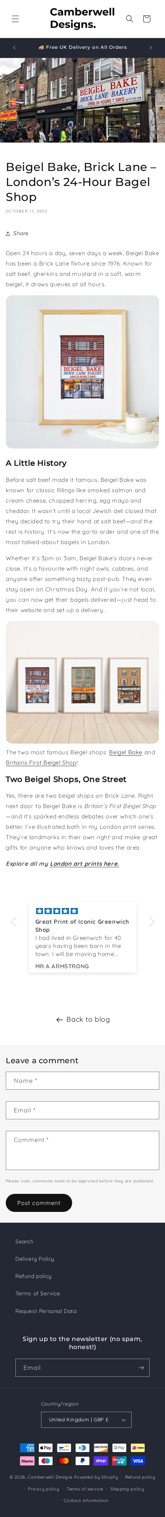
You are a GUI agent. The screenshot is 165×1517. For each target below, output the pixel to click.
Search (24, 1241)
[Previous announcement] (14, 47)
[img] (82, 911)
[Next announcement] (150, 47)
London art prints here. (84, 863)
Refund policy (33, 1276)
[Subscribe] (140, 1368)
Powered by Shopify (96, 1477)
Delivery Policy (34, 1258)
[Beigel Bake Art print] (82, 446)
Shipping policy (127, 1489)
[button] (15, 18)
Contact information (86, 1500)
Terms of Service (37, 1293)
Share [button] (21, 233)
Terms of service (85, 1489)
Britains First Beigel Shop (41, 762)
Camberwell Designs (50, 1477)
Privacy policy (43, 1489)
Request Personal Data (46, 1311)
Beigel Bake (125, 752)
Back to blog (88, 1019)
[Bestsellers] (82, 741)
